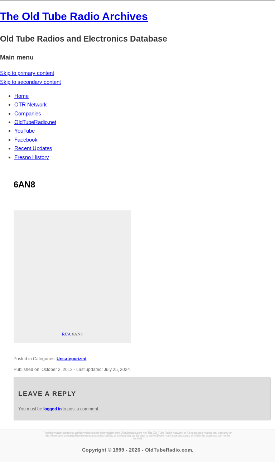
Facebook (26, 140)
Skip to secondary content (30, 82)
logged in (52, 408)
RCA (66, 334)
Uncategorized (71, 358)
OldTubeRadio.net (35, 122)
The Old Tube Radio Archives (74, 16)
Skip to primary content (27, 73)
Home (21, 96)
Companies (27, 113)
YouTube (24, 131)
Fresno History (31, 157)
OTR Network (30, 104)
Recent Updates (33, 148)
